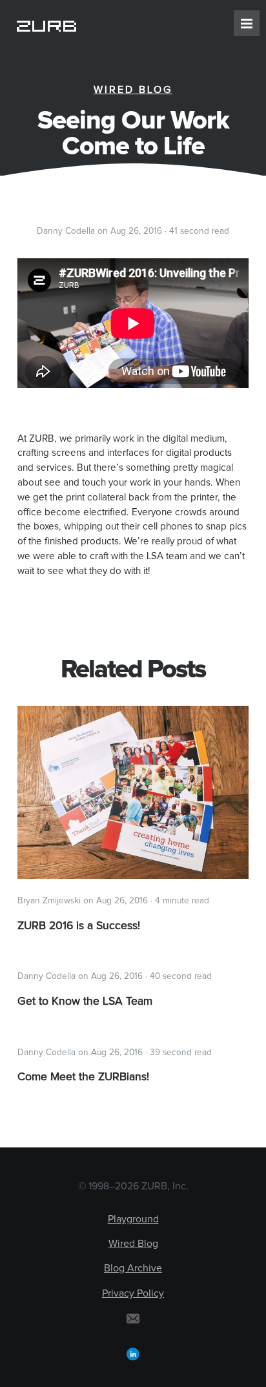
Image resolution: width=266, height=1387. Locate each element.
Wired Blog (133, 90)
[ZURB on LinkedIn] (133, 1353)
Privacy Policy (133, 1293)
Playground (133, 1219)
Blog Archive (133, 1268)
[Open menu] (247, 23)
